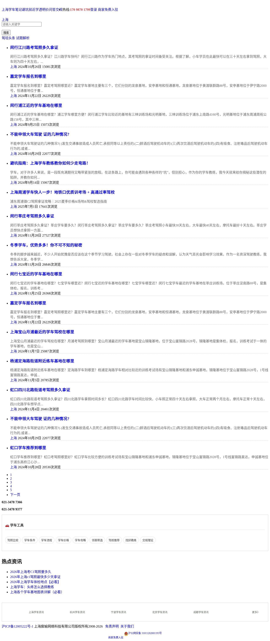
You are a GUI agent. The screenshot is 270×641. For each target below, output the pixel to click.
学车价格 (63, 540)
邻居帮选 (97, 540)
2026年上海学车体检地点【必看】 (35, 582)
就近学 (34, 9)
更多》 (256, 612)
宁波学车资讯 (118, 612)
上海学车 (8, 9)
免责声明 (112, 626)
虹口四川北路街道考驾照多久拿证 (40, 390)
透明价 (44, 9)
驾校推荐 (114, 540)
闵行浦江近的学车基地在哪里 (36, 105)
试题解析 (23, 38)
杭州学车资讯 (77, 612)
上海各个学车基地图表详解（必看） (37, 592)
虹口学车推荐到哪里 (28, 448)
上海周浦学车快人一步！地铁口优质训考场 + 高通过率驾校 (62, 192)
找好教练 (131, 540)
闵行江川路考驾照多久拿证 (34, 47)
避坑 (25, 9)
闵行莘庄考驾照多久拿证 (32, 216)
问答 (52, 9)
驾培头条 (8, 38)
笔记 (18, 9)
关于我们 (127, 626)
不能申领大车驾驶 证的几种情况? (39, 134)
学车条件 (29, 540)
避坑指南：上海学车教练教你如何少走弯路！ (50, 163)
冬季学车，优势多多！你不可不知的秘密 (46, 245)
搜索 (6, 32)
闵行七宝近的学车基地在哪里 (36, 274)
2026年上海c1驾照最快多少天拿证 (35, 577)
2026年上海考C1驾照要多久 (30, 572)
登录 (93, 9)
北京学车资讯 (159, 612)
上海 (5, 19)
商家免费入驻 (108, 9)
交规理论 (147, 540)
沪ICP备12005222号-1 (17, 626)
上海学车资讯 (36, 612)
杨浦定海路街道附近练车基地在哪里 (42, 361)
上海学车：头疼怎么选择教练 (32, 587)
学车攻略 (80, 540)
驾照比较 (12, 540)
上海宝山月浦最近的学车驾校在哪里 (42, 332)
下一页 (15, 494)
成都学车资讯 (201, 612)
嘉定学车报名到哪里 (28, 76)
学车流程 (46, 540)
